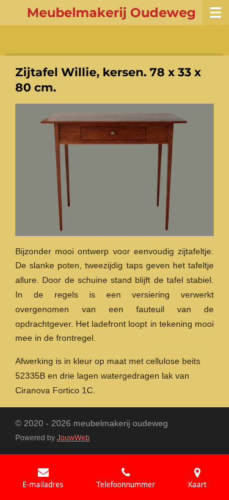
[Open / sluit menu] (215, 12)
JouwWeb (73, 437)
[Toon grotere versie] (114, 170)
